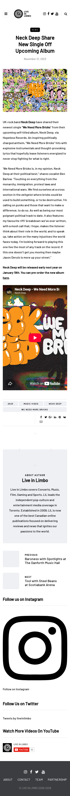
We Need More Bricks (34, 409)
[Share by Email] (41, 421)
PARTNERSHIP (57, 779)
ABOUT (8, 779)
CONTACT (24, 779)
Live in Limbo (35, 480)
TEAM (39, 779)
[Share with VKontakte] (64, 417)
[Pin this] (59, 417)
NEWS (35, 30)
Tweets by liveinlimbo (17, 718)
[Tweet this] (45, 417)
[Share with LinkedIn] (55, 417)
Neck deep (55, 404)
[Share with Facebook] (41, 417)
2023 (10, 404)
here (6, 277)
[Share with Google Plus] (50, 417)
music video (31, 404)
